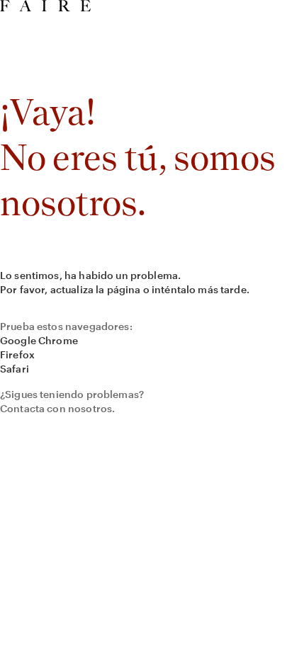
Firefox (17, 354)
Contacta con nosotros (56, 408)
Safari (14, 369)
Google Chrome (39, 340)
